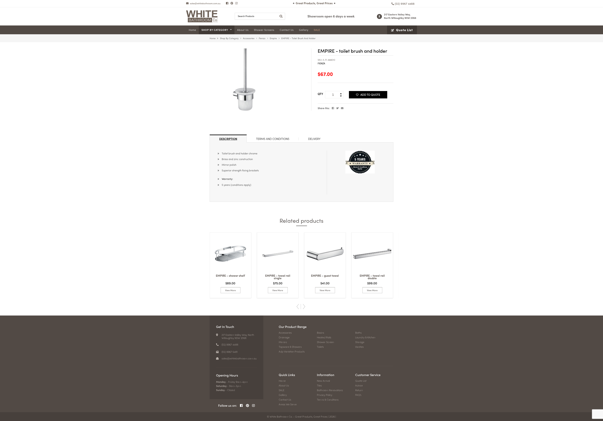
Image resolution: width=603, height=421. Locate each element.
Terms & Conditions (328, 399)
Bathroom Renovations (330, 390)
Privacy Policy (324, 395)
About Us (284, 385)
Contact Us (285, 399)
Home (213, 38)
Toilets (320, 347)
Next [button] (304, 306)
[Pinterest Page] (232, 3)
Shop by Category (229, 38)
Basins (320, 332)
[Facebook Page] (227, 3)
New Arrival (323, 380)
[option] (230, 265)
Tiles (319, 385)
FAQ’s (358, 395)
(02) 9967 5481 (230, 351)
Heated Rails (324, 337)
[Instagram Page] (236, 3)
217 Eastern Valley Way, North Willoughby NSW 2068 (400, 16)
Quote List (361, 380)
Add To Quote (370, 95)
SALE (281, 390)
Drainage (284, 337)
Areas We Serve (288, 404)
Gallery (283, 395)
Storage (359, 342)
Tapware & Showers (290, 347)
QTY (320, 94)
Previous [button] (298, 306)
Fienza (262, 38)
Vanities (359, 347)
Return (359, 390)
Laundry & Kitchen (365, 337)
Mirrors (283, 342)
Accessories (248, 38)
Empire (273, 38)
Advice (359, 385)
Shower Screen (325, 342)
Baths (358, 332)
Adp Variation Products (292, 351)
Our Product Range (293, 326)
